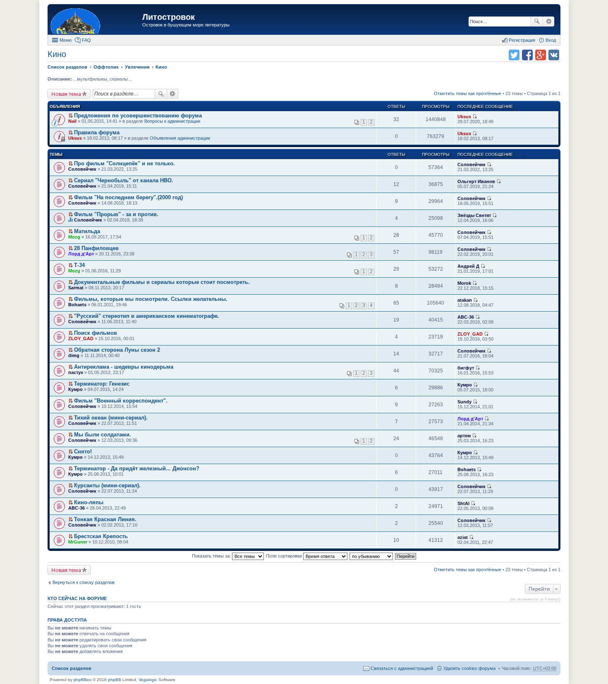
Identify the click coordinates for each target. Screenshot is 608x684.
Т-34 (79, 265)
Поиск (537, 21)
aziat (462, 537)
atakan (464, 300)
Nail (72, 121)
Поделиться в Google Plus (540, 55)
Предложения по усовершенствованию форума (138, 115)
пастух (75, 372)
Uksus (464, 116)
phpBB (114, 679)
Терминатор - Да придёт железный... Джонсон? (136, 468)
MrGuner (77, 541)
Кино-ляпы (88, 502)
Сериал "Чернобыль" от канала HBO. (123, 180)
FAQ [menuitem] (86, 40)
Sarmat (76, 287)
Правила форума (97, 132)
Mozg (74, 236)
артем (464, 435)
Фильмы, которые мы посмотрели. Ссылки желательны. (150, 299)
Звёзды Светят (474, 215)
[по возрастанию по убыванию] (371, 555)
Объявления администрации (180, 138)
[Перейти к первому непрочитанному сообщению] (70, 115)
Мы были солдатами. (102, 434)
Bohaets (77, 304)
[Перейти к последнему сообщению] (474, 116)
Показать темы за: (212, 555)
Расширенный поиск (548, 21)
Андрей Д (468, 266)
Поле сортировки (284, 555)
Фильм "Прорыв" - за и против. (116, 214)
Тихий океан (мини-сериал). (111, 418)
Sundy (464, 401)
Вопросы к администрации (172, 121)
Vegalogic (148, 679)
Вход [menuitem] (551, 40)
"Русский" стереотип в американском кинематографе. (146, 316)
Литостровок (168, 16)
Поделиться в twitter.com (514, 55)
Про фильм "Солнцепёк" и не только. (124, 163)
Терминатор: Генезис (101, 384)
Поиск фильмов (95, 333)
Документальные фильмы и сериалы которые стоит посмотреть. (162, 282)
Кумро (75, 389)
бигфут (465, 367)
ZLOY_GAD (80, 338)
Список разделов (71, 668)
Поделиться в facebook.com (527, 55)
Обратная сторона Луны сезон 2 (117, 350)
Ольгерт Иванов (476, 181)
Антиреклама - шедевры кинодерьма (123, 367)
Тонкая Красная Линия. (105, 519)
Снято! (83, 451)
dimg (73, 355)
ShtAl (463, 503)
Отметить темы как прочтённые (467, 93)
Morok (464, 283)
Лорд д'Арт (81, 253)
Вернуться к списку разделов (84, 582)
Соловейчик (82, 169)
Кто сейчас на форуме (77, 598)
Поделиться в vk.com (553, 55)
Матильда (87, 231)
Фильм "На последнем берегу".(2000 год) (128, 197)
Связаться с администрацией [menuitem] (402, 668)
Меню (66, 40)
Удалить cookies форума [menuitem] (469, 668)
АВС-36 (465, 317)
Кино (57, 54)
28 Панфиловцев (96, 248)
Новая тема (66, 94)
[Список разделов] (96, 20)
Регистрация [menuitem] (522, 40)
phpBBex (82, 679)
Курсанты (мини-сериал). (107, 485)
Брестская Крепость (101, 536)
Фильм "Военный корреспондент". (121, 401)
